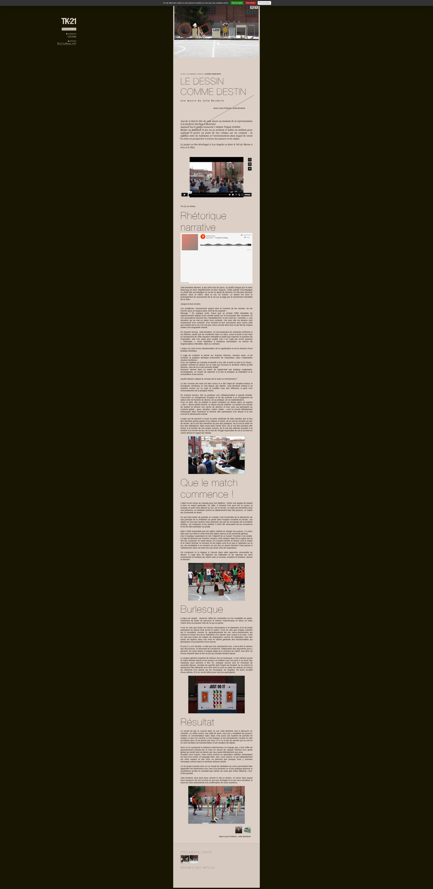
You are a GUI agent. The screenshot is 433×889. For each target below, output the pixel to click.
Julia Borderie (239, 108)
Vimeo (192, 206)
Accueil (183, 74)
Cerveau (72, 36)
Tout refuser (250, 3)
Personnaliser (264, 3)
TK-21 (183, 206)
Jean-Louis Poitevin (222, 108)
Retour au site (70, 29)
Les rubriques (191, 74)
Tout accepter (237, 3)
